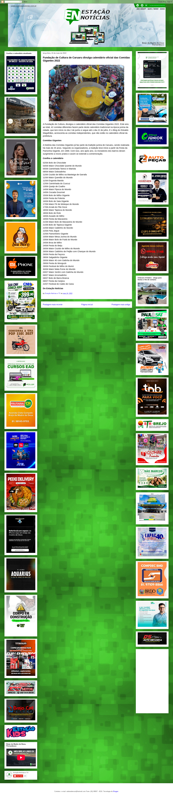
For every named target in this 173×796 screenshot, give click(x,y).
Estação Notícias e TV (53, 293)
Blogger (115, 791)
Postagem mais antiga (121, 305)
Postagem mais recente (52, 305)
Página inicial (87, 305)
